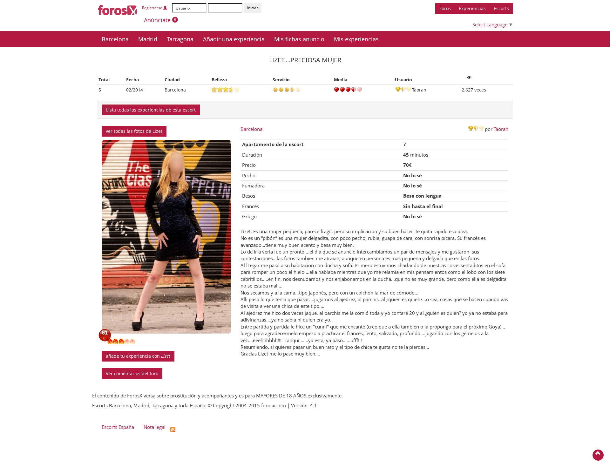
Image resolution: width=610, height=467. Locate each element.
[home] (118, 9)
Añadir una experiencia (234, 39)
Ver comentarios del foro (132, 373)
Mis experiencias (356, 39)
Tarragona (180, 39)
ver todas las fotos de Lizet (134, 131)
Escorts (501, 8)
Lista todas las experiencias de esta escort (151, 110)
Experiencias (472, 8)
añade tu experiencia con (138, 356)
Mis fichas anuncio (299, 39)
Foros (445, 8)
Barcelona (115, 39)
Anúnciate (158, 20)
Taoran (501, 129)
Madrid (147, 39)
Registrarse (152, 7)
